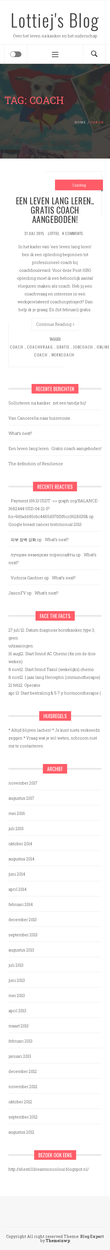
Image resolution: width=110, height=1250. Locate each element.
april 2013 (17, 1010)
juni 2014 (16, 874)
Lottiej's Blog (55, 20)
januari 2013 (19, 1056)
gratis (63, 347)
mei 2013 (16, 995)
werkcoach (63, 355)
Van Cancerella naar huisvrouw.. (39, 418)
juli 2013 (15, 965)
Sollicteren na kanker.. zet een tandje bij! (47, 403)
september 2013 (23, 934)
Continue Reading (53, 324)
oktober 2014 (20, 843)
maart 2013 (18, 1026)
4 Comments (72, 233)
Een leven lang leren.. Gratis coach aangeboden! (55, 209)
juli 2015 (16, 828)
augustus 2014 (21, 859)
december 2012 (22, 1071)
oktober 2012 (20, 1101)
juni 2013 (16, 980)
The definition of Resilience (35, 463)
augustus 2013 (21, 950)
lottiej (53, 233)
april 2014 (17, 889)
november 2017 (22, 783)
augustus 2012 (21, 1132)
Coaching (79, 185)
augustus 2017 (21, 798)
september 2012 (23, 1117)
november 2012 (23, 1086)
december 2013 (22, 919)
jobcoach (83, 347)
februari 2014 (20, 904)
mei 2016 (16, 813)
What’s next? (20, 433)
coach (16, 347)
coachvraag (40, 347)
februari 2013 (20, 1041)
